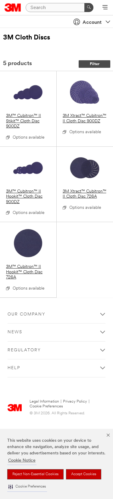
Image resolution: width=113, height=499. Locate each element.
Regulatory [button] (24, 350)
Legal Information (44, 401)
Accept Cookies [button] (83, 474)
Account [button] (92, 22)
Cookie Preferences (46, 406)
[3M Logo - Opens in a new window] (13, 7)
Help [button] (14, 368)
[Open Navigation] (105, 7)
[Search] (88, 7)
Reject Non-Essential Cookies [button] (35, 474)
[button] (27, 487)
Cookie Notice (22, 460)
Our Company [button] (27, 314)
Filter (94, 64)
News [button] (15, 332)
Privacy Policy (75, 401)
